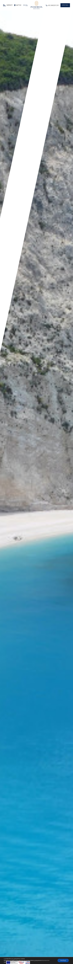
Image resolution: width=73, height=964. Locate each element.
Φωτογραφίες (52, 38)
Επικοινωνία (51, 45)
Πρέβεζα (55, 35)
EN (24, 5)
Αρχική (60, 13)
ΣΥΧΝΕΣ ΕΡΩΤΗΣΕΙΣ (47, 49)
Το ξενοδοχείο (55, 16)
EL (27, 5)
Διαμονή (58, 20)
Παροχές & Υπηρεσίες (52, 24)
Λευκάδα (56, 27)
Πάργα (56, 31)
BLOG (54, 42)
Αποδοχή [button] (63, 960)
